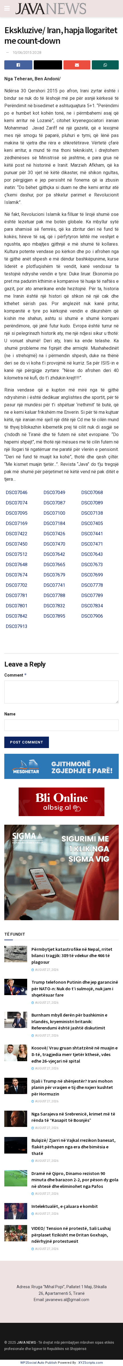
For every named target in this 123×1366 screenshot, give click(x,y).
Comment (15, 675)
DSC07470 (54, 544)
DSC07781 (16, 595)
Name (9, 714)
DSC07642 (54, 554)
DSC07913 (16, 626)
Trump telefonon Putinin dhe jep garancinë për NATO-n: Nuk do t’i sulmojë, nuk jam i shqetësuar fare (74, 988)
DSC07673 (92, 564)
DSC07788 (54, 595)
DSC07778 (92, 585)
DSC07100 (54, 513)
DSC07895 (54, 616)
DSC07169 (16, 523)
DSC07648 (16, 564)
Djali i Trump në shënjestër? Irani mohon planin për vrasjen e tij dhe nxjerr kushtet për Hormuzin (72, 1087)
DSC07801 (16, 606)
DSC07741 (54, 585)
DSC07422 (16, 533)
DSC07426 (54, 533)
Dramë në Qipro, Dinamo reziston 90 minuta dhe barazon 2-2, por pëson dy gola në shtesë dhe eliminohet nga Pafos (74, 1179)
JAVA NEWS (26, 1343)
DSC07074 (16, 503)
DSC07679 (54, 575)
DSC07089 (92, 503)
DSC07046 (16, 492)
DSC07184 (54, 523)
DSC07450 (16, 544)
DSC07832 (54, 606)
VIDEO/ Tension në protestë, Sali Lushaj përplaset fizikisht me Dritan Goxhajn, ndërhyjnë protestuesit (71, 1234)
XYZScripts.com (90, 1363)
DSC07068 (92, 492)
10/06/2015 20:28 (27, 52)
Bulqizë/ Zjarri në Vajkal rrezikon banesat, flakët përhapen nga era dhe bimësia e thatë (73, 1146)
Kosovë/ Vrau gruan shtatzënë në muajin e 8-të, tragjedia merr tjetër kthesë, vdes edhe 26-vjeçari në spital (74, 1054)
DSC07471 (92, 544)
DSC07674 (16, 575)
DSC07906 (92, 616)
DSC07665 (54, 564)
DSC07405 (92, 523)
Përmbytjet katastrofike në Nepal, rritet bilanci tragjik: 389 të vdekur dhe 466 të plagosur (71, 955)
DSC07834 (92, 606)
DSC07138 (92, 513)
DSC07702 (16, 585)
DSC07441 (92, 533)
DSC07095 (16, 513)
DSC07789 (92, 595)
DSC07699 (92, 575)
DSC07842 (16, 616)
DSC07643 (92, 554)
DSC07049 (54, 492)
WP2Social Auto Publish (38, 1363)
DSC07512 (16, 554)
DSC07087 (54, 503)
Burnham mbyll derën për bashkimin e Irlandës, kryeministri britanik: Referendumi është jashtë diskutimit (69, 1021)
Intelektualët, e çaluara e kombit (64, 1206)
